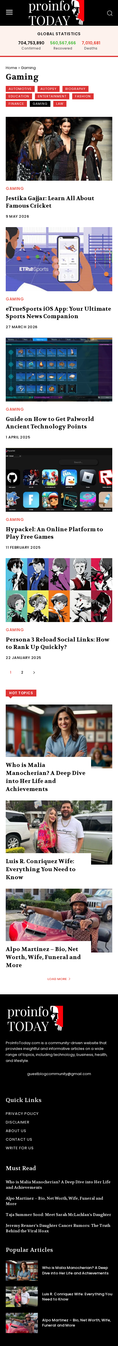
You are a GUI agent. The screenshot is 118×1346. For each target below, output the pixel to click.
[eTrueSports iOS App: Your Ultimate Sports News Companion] (59, 259)
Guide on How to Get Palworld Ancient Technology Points (50, 423)
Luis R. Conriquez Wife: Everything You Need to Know (41, 869)
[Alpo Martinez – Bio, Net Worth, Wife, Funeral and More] (59, 921)
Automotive (20, 88)
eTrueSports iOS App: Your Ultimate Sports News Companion (58, 312)
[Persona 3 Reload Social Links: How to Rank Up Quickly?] (59, 590)
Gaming (40, 103)
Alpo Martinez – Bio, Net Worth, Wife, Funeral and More (43, 957)
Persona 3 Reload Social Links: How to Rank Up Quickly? (57, 643)
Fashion (83, 96)
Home (11, 67)
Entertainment (52, 96)
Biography (75, 88)
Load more (57, 979)
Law (60, 103)
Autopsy (48, 88)
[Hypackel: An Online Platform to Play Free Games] (59, 480)
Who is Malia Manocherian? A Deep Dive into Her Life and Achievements (75, 1270)
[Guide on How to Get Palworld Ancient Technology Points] (59, 370)
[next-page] (34, 672)
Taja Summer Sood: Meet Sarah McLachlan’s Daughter (58, 1214)
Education (19, 96)
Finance (16, 103)
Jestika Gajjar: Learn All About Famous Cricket (50, 202)
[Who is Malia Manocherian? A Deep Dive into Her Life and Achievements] (59, 736)
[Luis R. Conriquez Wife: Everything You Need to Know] (59, 832)
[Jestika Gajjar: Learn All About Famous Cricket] (59, 149)
